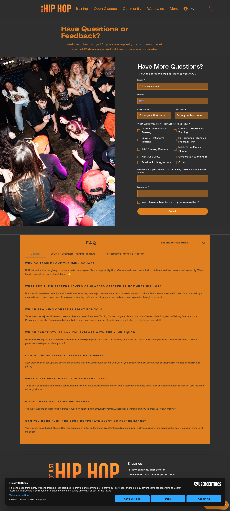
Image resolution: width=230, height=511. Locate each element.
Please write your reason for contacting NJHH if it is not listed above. (171, 171)
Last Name (181, 109)
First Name (144, 109)
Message (143, 187)
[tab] (35, 254)
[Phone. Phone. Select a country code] (142, 101)
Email (141, 80)
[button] (211, 8)
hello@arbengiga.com (91, 49)
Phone (140, 95)
